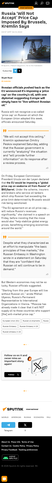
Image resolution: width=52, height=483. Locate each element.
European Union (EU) (11, 321)
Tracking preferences (28, 449)
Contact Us (6, 445)
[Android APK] (10, 458)
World (5, 417)
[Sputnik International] (8, 4)
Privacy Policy (32, 445)
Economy (39, 417)
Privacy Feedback (9, 449)
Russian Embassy (9, 326)
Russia (45, 321)
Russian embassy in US (12, 332)
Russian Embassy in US (29, 326)
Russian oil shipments (31, 321)
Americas (16, 417)
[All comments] (4, 479)
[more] (47, 168)
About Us (5, 442)
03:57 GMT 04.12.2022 (11, 32)
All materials (6, 81)
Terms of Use (28, 442)
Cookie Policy (19, 445)
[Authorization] (36, 3)
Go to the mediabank (34, 65)
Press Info (15, 442)
